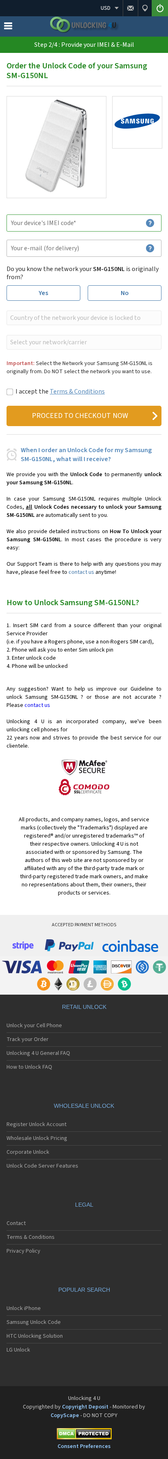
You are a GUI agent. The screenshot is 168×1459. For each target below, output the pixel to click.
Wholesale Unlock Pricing (37, 1138)
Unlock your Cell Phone (34, 1026)
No (125, 293)
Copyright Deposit (85, 1407)
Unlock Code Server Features (42, 1166)
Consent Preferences (84, 1446)
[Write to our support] (130, 8)
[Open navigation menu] (8, 28)
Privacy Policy (23, 1251)
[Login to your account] (160, 8)
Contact (16, 1223)
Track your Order (28, 1039)
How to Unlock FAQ (29, 1067)
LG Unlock (18, 1350)
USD (106, 8)
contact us (81, 572)
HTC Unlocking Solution (35, 1336)
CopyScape (65, 1415)
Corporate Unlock (28, 1152)
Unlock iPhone (24, 1308)
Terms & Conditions (77, 391)
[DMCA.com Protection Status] (84, 1435)
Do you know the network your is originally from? (83, 273)
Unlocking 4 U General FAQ (38, 1053)
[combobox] (83, 318)
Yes (43, 293)
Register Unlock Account (36, 1124)
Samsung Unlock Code (34, 1322)
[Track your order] (145, 8)
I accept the (60, 391)
